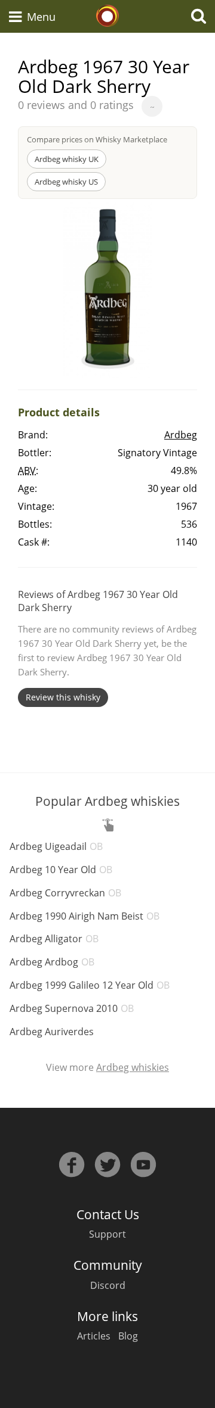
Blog (128, 1335)
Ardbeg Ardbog (52, 961)
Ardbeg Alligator (54, 938)
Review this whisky (63, 697)
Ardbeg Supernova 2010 (72, 1008)
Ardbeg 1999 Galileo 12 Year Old (90, 985)
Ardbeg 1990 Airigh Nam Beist (84, 916)
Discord (107, 1285)
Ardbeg (180, 434)
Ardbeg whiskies (132, 1067)
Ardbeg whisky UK (67, 159)
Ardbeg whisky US (66, 181)
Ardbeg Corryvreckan (65, 892)
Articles (93, 1335)
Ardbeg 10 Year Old (61, 869)
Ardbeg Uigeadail (56, 846)
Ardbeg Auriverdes (52, 1031)
